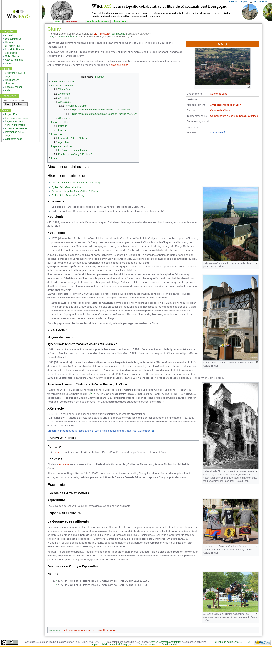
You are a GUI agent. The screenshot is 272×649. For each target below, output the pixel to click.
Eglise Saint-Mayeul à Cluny (67, 195)
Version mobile (170, 644)
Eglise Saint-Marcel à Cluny (67, 187)
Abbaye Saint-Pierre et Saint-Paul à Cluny (75, 182)
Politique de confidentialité (228, 642)
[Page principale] (16, 14)
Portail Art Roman (14, 49)
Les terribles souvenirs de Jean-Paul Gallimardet (122, 430)
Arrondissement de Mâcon (225, 104)
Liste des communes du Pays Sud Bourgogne (89, 629)
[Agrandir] (248, 87)
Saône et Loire (218, 93)
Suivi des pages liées (16, 118)
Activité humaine (14, 59)
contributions (118, 34)
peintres (58, 452)
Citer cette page (13, 139)
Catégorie (54, 629)
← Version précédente (66, 36)
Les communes (13, 39)
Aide (7, 90)
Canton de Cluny (220, 110)
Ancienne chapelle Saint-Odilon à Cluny (74, 191)
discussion (105, 34)
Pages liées (11, 114)
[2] (91, 393)
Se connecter (260, 1)
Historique (120, 21)
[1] (196, 373)
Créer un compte (238, 1)
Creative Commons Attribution (165, 642)
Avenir (8, 63)
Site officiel (216, 132)
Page (57, 21)
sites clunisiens (119, 64)
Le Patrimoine (12, 46)
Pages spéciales (14, 121)
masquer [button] (99, 77)
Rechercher (8, 96)
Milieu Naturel (12, 56)
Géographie (11, 53)
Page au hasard (13, 87)
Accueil (9, 35)
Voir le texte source (98, 21)
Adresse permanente (16, 128)
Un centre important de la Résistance (69, 430)
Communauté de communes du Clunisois (234, 115)
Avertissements (147, 644)
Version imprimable (15, 125)
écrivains (64, 464)
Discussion (72, 21)
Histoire (9, 42)
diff (51, 36)
